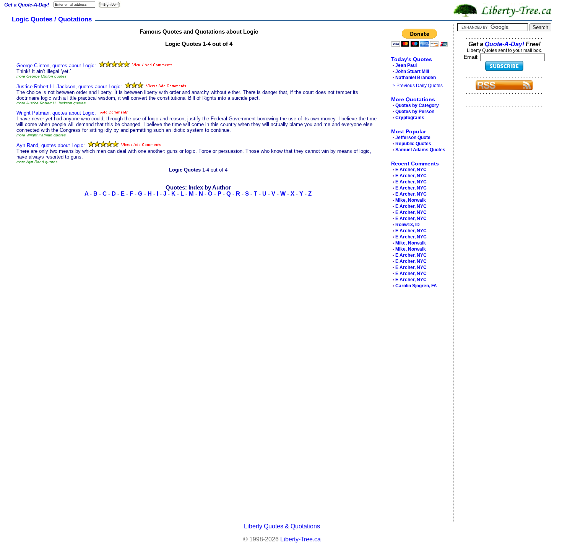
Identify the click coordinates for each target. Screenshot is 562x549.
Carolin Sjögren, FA (416, 285)
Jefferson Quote (412, 137)
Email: (472, 57)
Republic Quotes (413, 143)
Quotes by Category (417, 105)
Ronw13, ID (407, 224)
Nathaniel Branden (415, 77)
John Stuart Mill (412, 71)
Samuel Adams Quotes (420, 149)
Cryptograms (409, 117)
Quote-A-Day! (504, 44)
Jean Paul (406, 65)
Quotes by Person (414, 111)
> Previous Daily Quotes (418, 85)
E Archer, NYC (411, 169)
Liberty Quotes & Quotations (282, 526)
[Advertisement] (416, 407)
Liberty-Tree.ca (300, 539)
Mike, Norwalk (410, 200)
